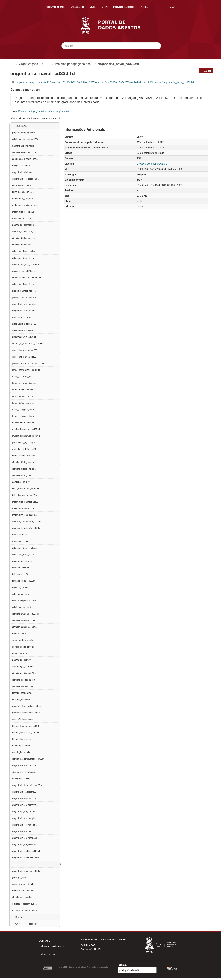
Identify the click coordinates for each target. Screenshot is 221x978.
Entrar (171, 7)
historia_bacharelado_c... (24, 290)
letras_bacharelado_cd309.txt (26, 369)
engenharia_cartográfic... (24, 791)
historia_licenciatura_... (23, 738)
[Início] (13, 63)
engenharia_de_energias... (25, 303)
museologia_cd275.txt (22, 745)
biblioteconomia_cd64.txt (24, 336)
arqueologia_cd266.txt (22, 666)
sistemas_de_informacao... (24, 771)
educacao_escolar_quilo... (24, 903)
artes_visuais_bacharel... (24, 323)
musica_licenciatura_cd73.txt (26, 435)
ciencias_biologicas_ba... (24, 462)
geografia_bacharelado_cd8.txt (27, 705)
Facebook (32, 923)
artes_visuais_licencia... (23, 330)
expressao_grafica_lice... (24, 356)
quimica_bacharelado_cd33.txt (26, 521)
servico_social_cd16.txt (23, 646)
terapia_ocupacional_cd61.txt (26, 600)
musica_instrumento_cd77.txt (26, 429)
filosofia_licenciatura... (22, 699)
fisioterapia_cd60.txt (21, 574)
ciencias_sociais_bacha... (24, 679)
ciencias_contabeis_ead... (24, 626)
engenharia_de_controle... (24, 811)
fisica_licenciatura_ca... (23, 185)
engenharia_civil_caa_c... (24, 172)
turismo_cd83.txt (20, 653)
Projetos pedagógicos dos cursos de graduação (44, 111)
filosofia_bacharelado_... (23, 692)
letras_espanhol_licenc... (24, 376)
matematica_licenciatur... (23, 211)
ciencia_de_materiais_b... (24, 897)
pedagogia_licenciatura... (24, 224)
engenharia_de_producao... (25, 178)
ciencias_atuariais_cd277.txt (25, 613)
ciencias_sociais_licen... (23, 686)
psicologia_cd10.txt (21, 752)
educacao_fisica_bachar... (24, 251)
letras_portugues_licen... (23, 409)
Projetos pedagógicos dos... (74, 63)
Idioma (122, 964)
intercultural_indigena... (23, 198)
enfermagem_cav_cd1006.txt (26, 264)
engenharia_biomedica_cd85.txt (27, 785)
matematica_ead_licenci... (24, 514)
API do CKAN (88, 944)
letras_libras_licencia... (23, 402)
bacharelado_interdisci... (23, 145)
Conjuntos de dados (55, 6)
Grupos (93, 6)
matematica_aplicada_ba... (25, 204)
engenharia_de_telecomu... (25, 844)
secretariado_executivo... (24, 640)
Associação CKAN (91, 949)
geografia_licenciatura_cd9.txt (26, 712)
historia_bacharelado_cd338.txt (27, 725)
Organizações (77, 6)
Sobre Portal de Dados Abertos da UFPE (103, 939)
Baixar (207, 70)
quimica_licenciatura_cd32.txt (26, 527)
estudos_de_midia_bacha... (25, 910)
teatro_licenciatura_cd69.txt (25, 455)
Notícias (145, 6)
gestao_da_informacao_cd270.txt (28, 363)
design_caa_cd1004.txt (23, 165)
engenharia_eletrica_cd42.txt (26, 850)
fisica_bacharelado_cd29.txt (25, 488)
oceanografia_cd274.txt (23, 883)
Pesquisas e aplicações (124, 6)
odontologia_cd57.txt (22, 593)
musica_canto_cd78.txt (23, 422)
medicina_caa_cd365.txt (23, 218)
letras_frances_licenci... (23, 389)
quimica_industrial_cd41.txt (25, 890)
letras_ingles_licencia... (23, 396)
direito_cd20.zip (19, 534)
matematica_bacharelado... (25, 501)
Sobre (105, 6)
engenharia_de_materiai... (24, 824)
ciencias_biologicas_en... (24, 468)
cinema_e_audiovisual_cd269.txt (27, 343)
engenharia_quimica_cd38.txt (26, 870)
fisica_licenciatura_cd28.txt (25, 495)
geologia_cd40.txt (20, 877)
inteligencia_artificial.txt (23, 778)
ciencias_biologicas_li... (23, 237)
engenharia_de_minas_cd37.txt (27, 831)
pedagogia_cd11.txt (21, 659)
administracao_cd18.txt (23, 607)
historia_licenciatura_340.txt (25, 732)
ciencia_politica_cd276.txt (24, 672)
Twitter (17, 923)
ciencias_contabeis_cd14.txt (25, 620)
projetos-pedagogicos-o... (24, 132)
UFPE (46, 63)
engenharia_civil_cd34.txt (24, 798)
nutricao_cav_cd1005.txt (23, 270)
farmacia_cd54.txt (20, 567)
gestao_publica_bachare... (24, 297)
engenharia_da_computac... (25, 765)
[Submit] (157, 45)
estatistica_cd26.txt (21, 481)
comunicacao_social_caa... (25, 158)
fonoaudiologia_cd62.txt (23, 580)
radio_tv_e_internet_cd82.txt (25, 448)
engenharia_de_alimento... (25, 804)
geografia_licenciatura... (23, 719)
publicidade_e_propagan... (25, 442)
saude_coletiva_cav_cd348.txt (26, 277)
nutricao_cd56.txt (20, 587)
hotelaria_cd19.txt (20, 633)
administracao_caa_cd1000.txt (26, 139)
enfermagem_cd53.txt (22, 560)
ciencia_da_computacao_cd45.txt (28, 758)
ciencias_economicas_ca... (25, 152)
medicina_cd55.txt (20, 541)
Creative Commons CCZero (152, 163)
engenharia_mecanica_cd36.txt (27, 857)
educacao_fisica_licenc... (24, 257)
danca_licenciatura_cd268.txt (26, 350)
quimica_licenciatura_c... (24, 231)
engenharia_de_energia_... (25, 818)
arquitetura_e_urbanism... (24, 317)
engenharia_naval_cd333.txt (118, 64)
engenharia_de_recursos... (25, 310)
